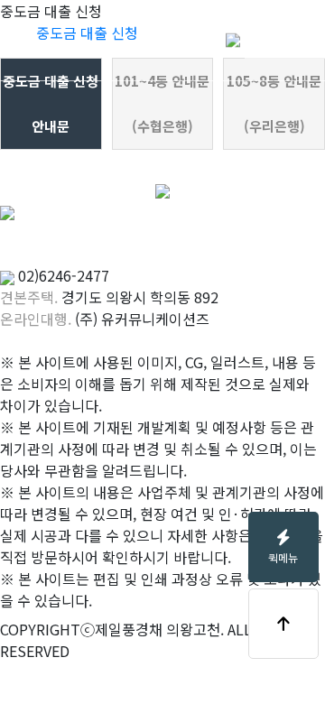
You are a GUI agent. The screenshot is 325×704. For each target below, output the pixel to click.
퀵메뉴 (283, 557)
